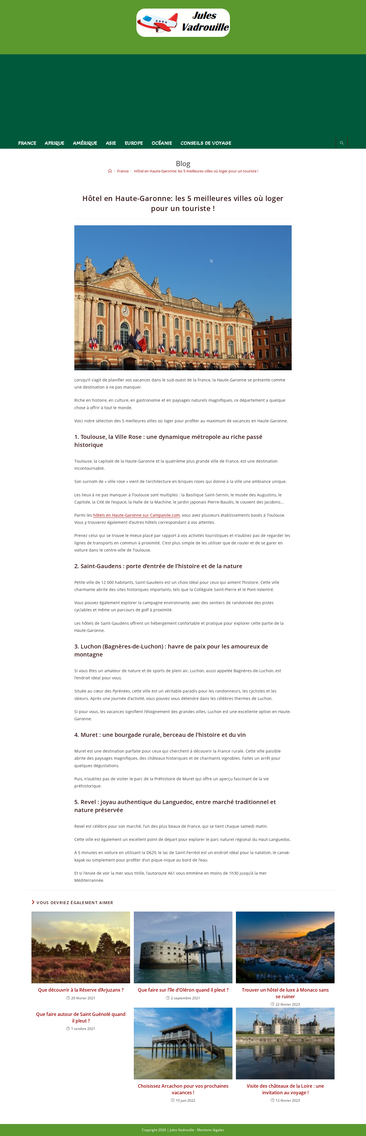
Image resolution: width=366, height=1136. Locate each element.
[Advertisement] (183, 94)
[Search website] (342, 143)
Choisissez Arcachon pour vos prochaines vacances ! (183, 1089)
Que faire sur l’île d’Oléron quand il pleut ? (183, 990)
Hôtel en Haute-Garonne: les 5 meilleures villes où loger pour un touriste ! (196, 171)
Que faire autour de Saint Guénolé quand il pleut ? (81, 1017)
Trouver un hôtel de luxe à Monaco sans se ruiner (285, 993)
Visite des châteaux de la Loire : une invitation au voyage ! (285, 1089)
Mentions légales (210, 1129)
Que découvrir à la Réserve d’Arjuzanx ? (81, 990)
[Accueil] (110, 171)
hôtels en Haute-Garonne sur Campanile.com (136, 515)
